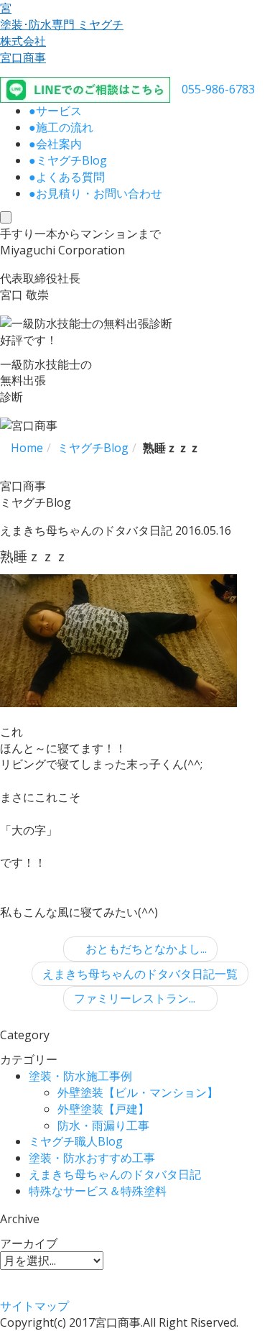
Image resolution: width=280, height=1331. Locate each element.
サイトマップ (34, 1306)
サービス (55, 111)
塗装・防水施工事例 (80, 1076)
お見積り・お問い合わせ (95, 193)
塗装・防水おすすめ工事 (92, 1158)
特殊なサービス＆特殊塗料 (98, 1191)
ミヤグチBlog (68, 160)
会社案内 (55, 144)
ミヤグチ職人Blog (76, 1141)
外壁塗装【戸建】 (103, 1109)
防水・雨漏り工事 (103, 1125)
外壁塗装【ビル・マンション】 (137, 1092)
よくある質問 (67, 177)
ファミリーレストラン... (136, 998)
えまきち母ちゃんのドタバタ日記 (115, 1174)
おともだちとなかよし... (145, 949)
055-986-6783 (218, 89)
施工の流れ (61, 127)
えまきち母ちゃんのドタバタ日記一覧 (140, 974)
